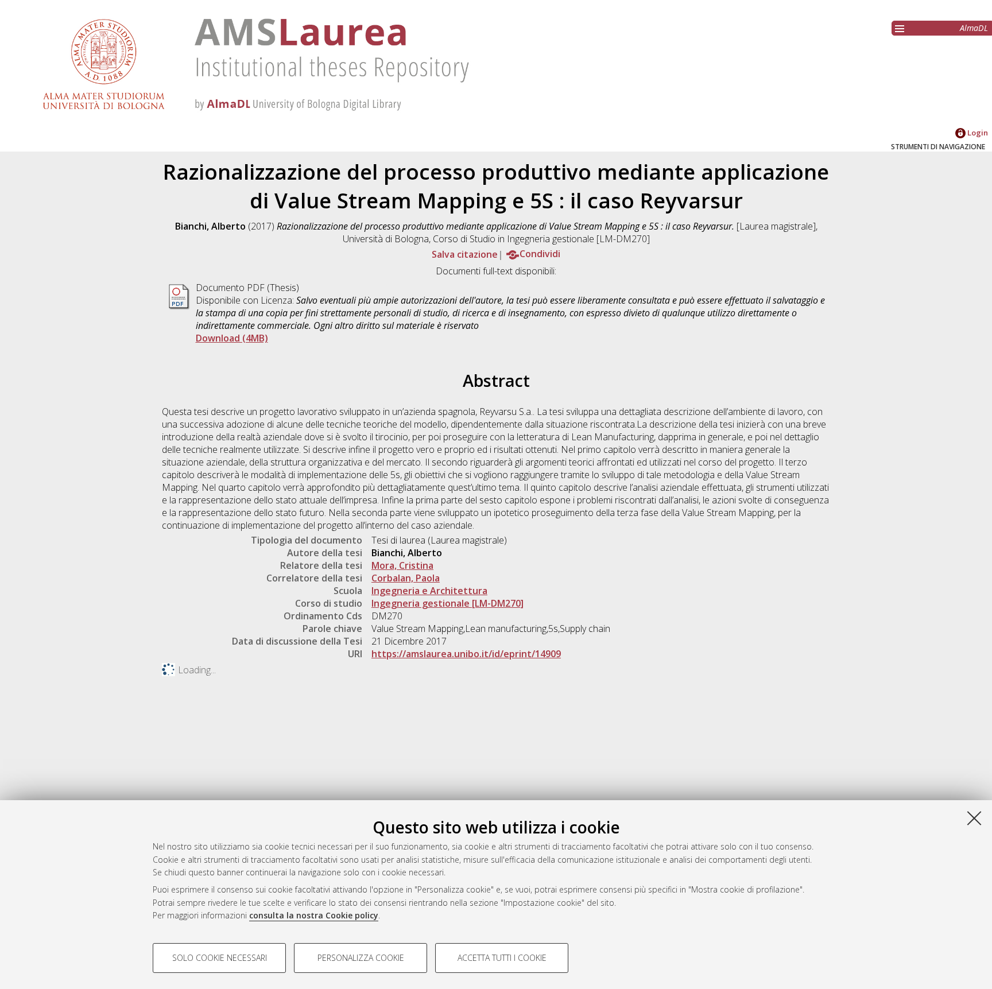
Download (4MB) (232, 338)
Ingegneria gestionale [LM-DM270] (447, 603)
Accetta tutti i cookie (502, 957)
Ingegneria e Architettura (429, 590)
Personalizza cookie (360, 957)
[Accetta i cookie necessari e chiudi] (974, 818)
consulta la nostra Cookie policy (313, 915)
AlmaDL (974, 27)
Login (977, 132)
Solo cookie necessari (219, 957)
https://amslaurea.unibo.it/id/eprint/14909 (466, 653)
